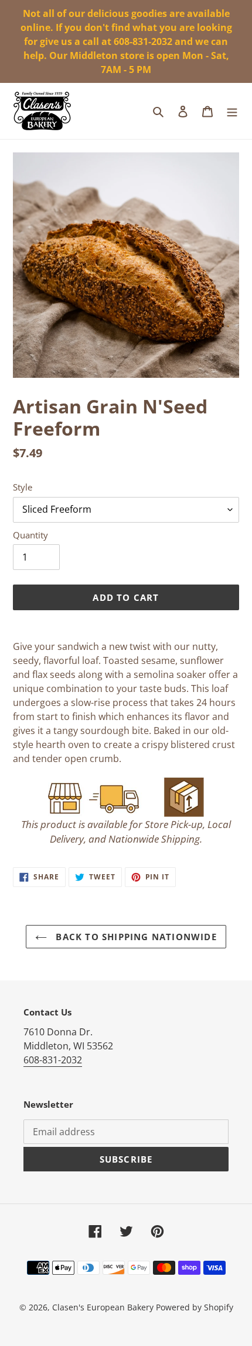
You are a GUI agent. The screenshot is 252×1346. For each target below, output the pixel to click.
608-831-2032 (52, 1059)
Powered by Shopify (194, 1307)
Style (22, 487)
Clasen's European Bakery (103, 1307)
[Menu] (232, 111)
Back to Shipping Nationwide (135, 936)
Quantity (30, 535)
